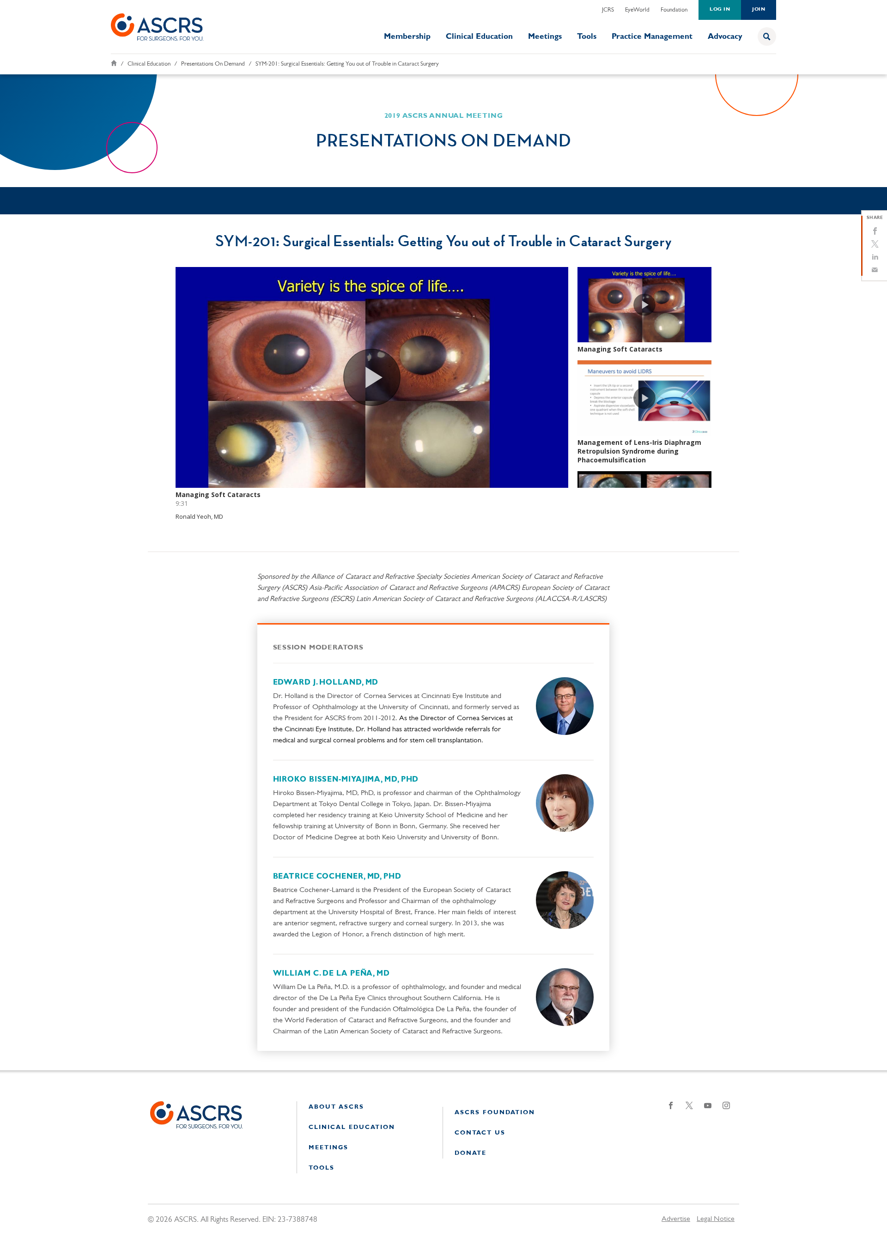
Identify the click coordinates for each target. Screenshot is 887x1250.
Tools (586, 37)
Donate (470, 1153)
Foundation (674, 10)
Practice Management (652, 37)
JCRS (608, 10)
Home (114, 63)
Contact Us (480, 1133)
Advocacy (725, 37)
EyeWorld (637, 10)
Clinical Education (479, 37)
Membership (407, 37)
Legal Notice (716, 1219)
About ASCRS (336, 1107)
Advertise (676, 1219)
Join (758, 9)
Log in (720, 9)
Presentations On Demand (213, 64)
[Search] (767, 36)
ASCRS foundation (495, 1113)
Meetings (545, 37)
